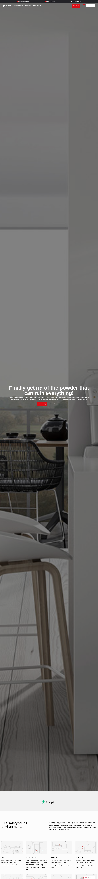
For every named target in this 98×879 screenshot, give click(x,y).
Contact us (76, 5)
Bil (2, 857)
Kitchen (54, 857)
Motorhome (31, 857)
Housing (79, 857)
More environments (54, 403)
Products (27, 5)
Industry (39, 5)
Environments (17, 5)
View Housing (42, 403)
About (34, 5)
